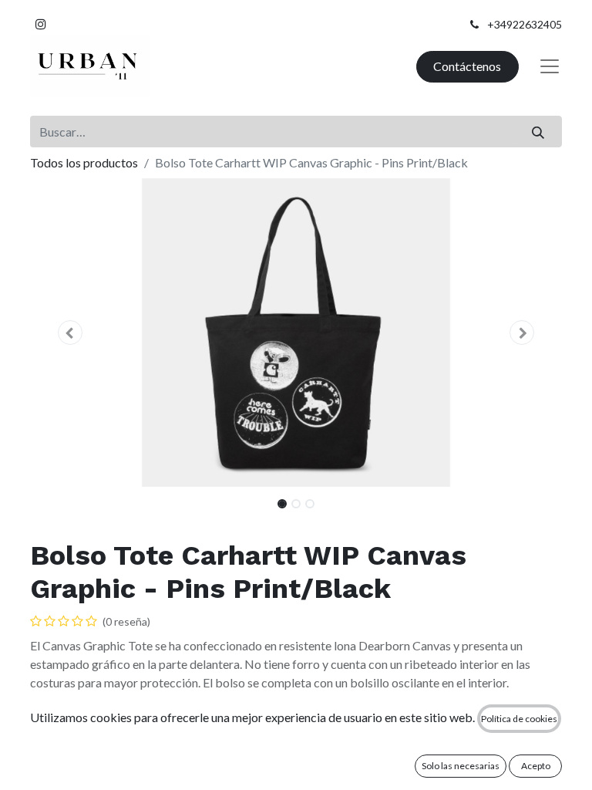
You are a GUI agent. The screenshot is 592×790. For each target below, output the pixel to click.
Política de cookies (519, 718)
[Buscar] (538, 131)
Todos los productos (84, 162)
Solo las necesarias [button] (461, 765)
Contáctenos (467, 66)
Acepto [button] (535, 765)
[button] (70, 333)
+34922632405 (524, 24)
